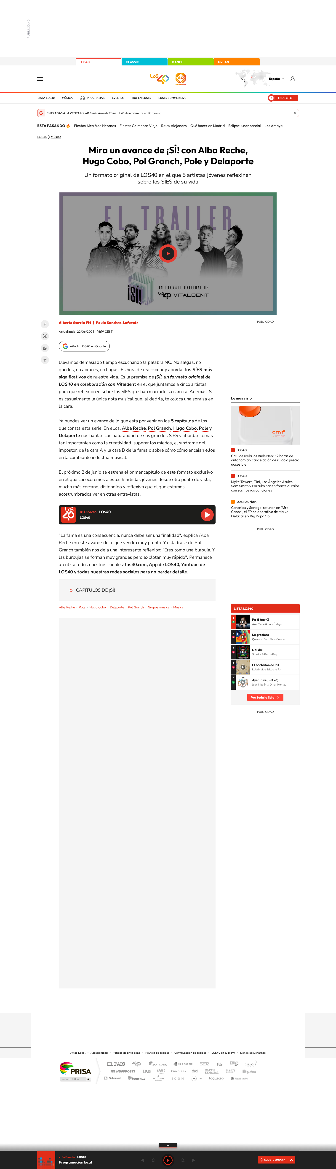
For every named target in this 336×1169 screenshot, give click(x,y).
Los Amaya (273, 125)
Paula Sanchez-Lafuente (117, 322)
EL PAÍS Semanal (212, 1070)
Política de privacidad (126, 1053)
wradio (160, 1070)
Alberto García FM (75, 322)
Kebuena (245, 1070)
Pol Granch (159, 428)
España (274, 79)
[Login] (293, 79)
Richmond (113, 1077)
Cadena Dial (195, 1070)
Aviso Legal (77, 1053)
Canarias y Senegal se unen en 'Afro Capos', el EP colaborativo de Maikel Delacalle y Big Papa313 (260, 511)
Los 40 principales (137, 1064)
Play (168, 1160)
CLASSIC (132, 62)
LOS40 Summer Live (172, 98)
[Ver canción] (243, 622)
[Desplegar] (168, 1145)
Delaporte (69, 435)
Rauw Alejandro (174, 125)
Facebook (45, 324)
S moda (196, 1077)
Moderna (135, 1077)
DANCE (177, 62)
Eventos (118, 98)
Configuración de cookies (190, 1053)
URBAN (223, 62)
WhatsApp (45, 348)
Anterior (142, 1160)
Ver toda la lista (262, 697)
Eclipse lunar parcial (244, 125)
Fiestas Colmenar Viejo (138, 125)
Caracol (249, 1064)
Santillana (159, 1064)
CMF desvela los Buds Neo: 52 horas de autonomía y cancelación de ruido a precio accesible (265, 460)
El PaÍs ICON (177, 1077)
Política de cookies (157, 1053)
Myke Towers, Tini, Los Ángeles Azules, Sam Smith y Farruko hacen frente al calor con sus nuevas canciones (265, 485)
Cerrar (295, 113)
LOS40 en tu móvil (223, 1053)
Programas (96, 98)
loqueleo (217, 1077)
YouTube (159, 1003)
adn (232, 1064)
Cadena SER (203, 1064)
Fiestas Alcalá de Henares (95, 125)
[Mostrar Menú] (43, 78)
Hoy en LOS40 (141, 98)
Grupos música (158, 607)
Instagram (140, 1003)
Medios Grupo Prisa (75, 1079)
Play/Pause (168, 253)
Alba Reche (134, 428)
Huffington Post (122, 1070)
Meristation (239, 1077)
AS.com (217, 1064)
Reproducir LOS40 (207, 514)
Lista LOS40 (46, 98)
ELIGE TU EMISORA (274, 1159)
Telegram (45, 360)
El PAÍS (116, 1064)
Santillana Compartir (183, 1064)
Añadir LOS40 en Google (88, 346)
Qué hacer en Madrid (207, 125)
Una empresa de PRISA (75, 1068)
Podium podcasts (158, 1077)
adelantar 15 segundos (182, 1160)
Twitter (45, 336)
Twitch (186, 1003)
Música (67, 98)
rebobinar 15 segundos (153, 1160)
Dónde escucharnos (253, 1053)
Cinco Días (178, 1070)
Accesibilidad (99, 1053)
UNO (147, 1070)
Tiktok (149, 1003)
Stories (195, 1003)
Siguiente (193, 1160)
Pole (203, 428)
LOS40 (85, 62)
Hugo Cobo (185, 428)
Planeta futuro (229, 1070)
